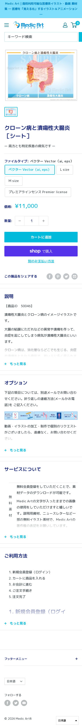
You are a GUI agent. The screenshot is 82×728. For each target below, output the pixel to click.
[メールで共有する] (75, 276)
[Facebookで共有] (50, 276)
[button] (67, 720)
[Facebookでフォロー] (7, 703)
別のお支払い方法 (41, 261)
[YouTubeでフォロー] (24, 703)
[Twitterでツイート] (66, 276)
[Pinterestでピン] (58, 276)
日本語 (11, 681)
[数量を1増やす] (43, 220)
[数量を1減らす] (19, 220)
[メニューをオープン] (6, 25)
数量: (8, 220)
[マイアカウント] (65, 25)
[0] (74, 25)
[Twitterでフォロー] (16, 703)
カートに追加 (41, 237)
